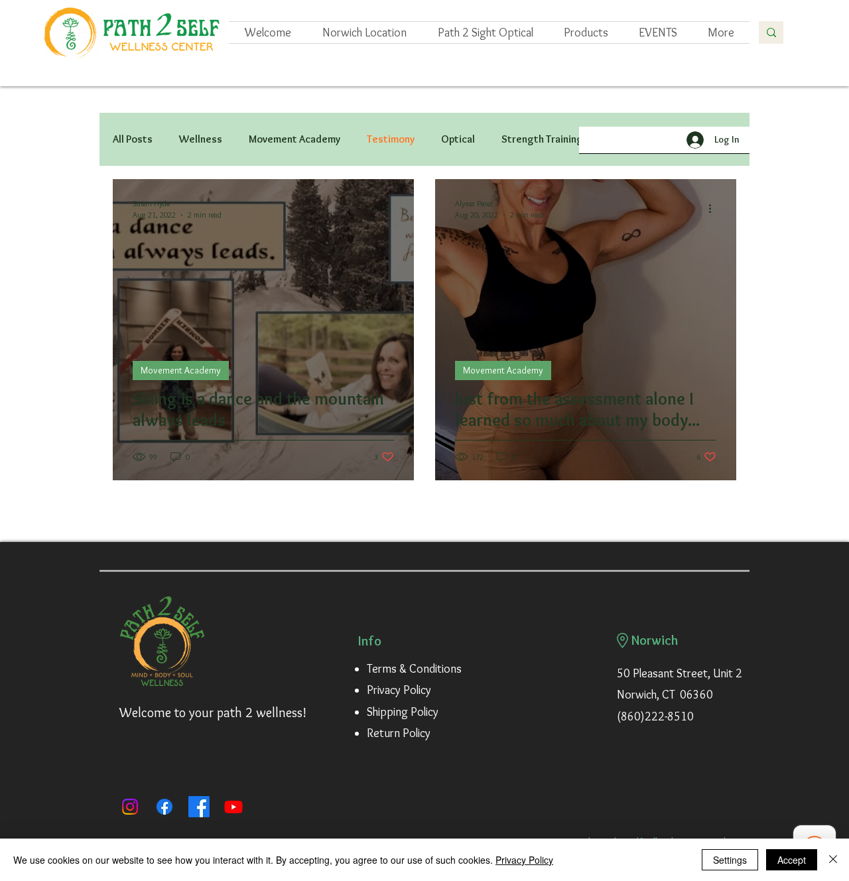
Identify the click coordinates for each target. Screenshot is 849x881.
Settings (730, 859)
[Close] (833, 859)
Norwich (655, 640)
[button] (657, 32)
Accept (791, 859)
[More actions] (392, 208)
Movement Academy (294, 139)
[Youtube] (233, 806)
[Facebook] (164, 806)
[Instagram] (130, 806)
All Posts (133, 139)
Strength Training (542, 139)
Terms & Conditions (414, 668)
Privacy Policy (399, 690)
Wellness (200, 139)
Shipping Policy (402, 712)
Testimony (391, 139)
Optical (458, 139)
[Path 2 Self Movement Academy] (199, 806)
